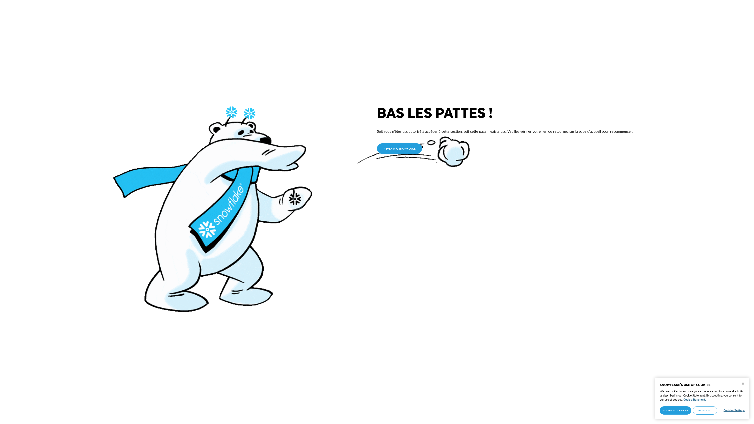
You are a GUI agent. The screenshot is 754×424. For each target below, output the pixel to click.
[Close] (743, 383)
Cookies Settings (734, 410)
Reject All (705, 410)
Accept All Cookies (675, 410)
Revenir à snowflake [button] (399, 148)
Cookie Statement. (695, 399)
